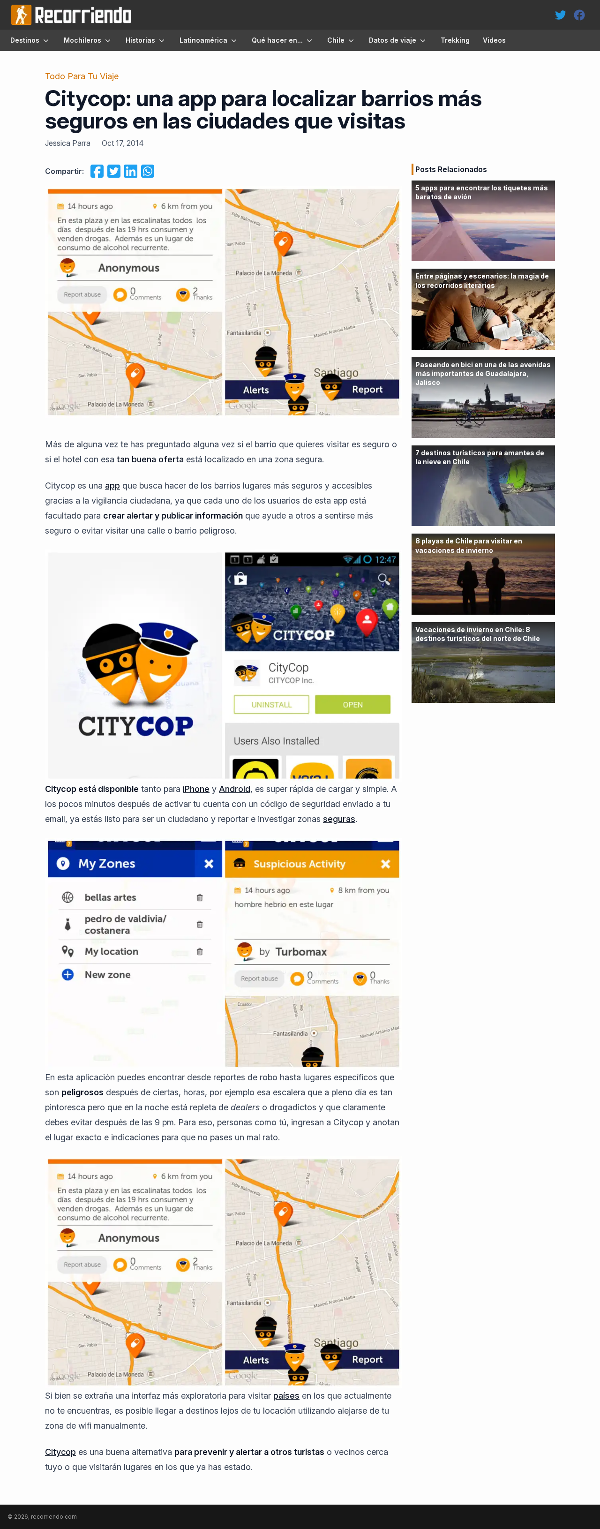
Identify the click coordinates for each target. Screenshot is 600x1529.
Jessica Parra (67, 143)
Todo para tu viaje (82, 76)
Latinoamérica (203, 40)
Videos (494, 40)
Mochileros (82, 40)
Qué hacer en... (277, 40)
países (286, 1396)
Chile (336, 40)
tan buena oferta (149, 459)
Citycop (60, 1452)
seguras (339, 819)
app (112, 485)
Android (234, 789)
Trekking (455, 40)
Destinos (24, 40)
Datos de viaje (392, 40)
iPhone (196, 789)
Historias (140, 40)
